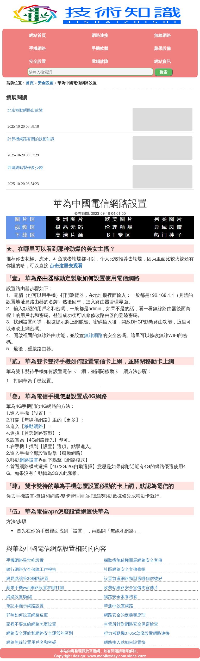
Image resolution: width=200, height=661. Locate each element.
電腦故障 (100, 61)
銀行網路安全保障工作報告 (31, 569)
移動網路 (33, 426)
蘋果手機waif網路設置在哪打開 (35, 587)
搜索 (163, 72)
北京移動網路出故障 (25, 110)
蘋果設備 (162, 48)
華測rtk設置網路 (118, 606)
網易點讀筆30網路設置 (27, 578)
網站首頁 (37, 35)
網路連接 (100, 35)
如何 (88, 278)
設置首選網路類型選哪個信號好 (133, 578)
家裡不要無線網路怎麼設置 (31, 624)
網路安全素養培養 (120, 596)
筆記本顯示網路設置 (25, 606)
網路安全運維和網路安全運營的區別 (39, 633)
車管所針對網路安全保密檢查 (131, 624)
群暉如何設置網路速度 (27, 615)
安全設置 (37, 61)
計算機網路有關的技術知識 (31, 139)
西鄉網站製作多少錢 (25, 168)
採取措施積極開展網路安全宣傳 (133, 560)
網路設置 (29, 459)
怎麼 (65, 396)
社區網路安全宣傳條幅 (125, 569)
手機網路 (37, 48)
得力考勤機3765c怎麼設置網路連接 (137, 633)
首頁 (30, 82)
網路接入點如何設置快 (125, 642)
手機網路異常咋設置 (25, 560)
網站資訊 (162, 61)
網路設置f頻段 (19, 596)
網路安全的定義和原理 (125, 615)
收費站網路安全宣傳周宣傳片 (131, 587)
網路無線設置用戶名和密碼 (31, 642)
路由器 (45, 278)
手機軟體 (100, 48)
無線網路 (162, 35)
